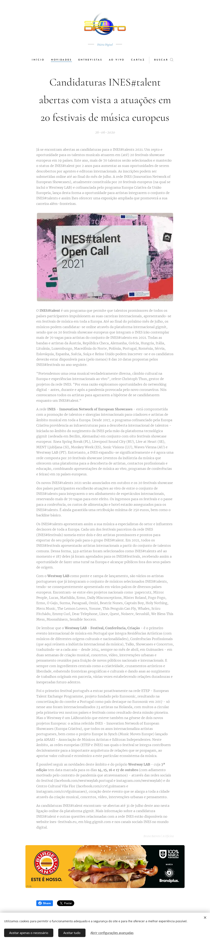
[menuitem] (40, 60)
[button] (163, 60)
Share (47, 903)
